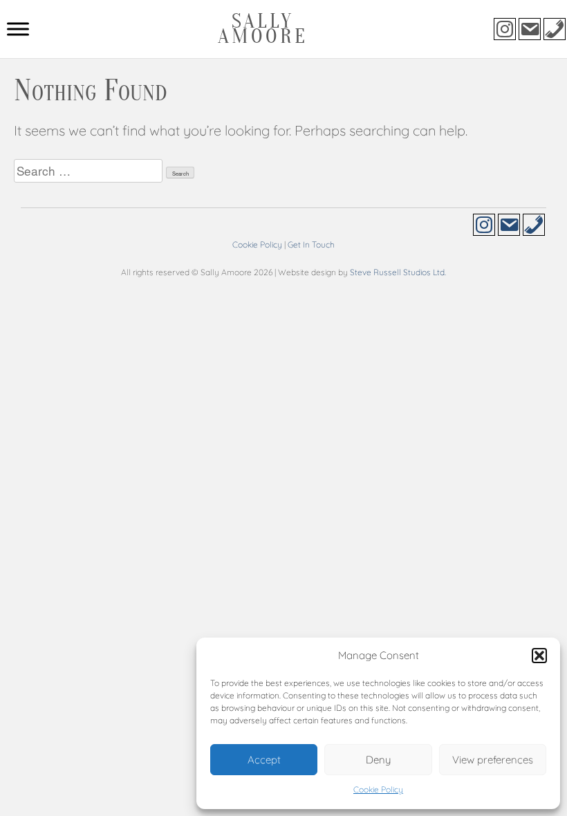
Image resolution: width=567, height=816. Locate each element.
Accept (264, 759)
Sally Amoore (263, 28)
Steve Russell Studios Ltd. (398, 272)
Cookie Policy (378, 789)
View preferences (492, 759)
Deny (378, 759)
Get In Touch (311, 244)
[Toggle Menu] (18, 28)
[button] (539, 655)
